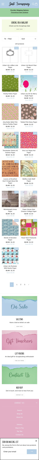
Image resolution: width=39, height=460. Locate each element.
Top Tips (19, 431)
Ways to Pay (19, 428)
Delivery (19, 424)
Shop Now (19, 326)
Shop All (19, 414)
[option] (19, 12)
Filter (9, 39)
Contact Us (19, 394)
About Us (19, 417)
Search (19, 410)
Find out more (19, 360)
